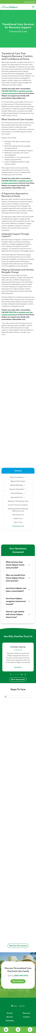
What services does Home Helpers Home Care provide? (15, 564)
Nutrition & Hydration (16, 489)
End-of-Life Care (18, 514)
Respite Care (18, 518)
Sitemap (15, 1006)
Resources (26, 1013)
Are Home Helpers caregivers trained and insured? (16, 601)
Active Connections (16, 477)
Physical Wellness (17, 493)
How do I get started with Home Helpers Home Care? (15, 614)
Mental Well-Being (16, 485)
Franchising (10, 1020)
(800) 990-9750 (10, 91)
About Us (9, 1017)
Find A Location (29, 2)
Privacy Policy (22, 1006)
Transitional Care (18, 526)
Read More (18, 667)
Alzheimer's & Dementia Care (18, 501)
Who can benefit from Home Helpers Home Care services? (15, 578)
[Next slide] (24, 674)
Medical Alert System (18, 481)
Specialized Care (17, 497)
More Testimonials (18, 679)
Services (9, 1013)
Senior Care (18, 522)
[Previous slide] (11, 674)
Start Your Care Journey (18, 945)
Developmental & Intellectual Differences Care (18, 509)
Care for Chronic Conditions (18, 505)
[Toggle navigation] (33, 7)
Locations (26, 1017)
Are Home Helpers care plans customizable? (16, 590)
